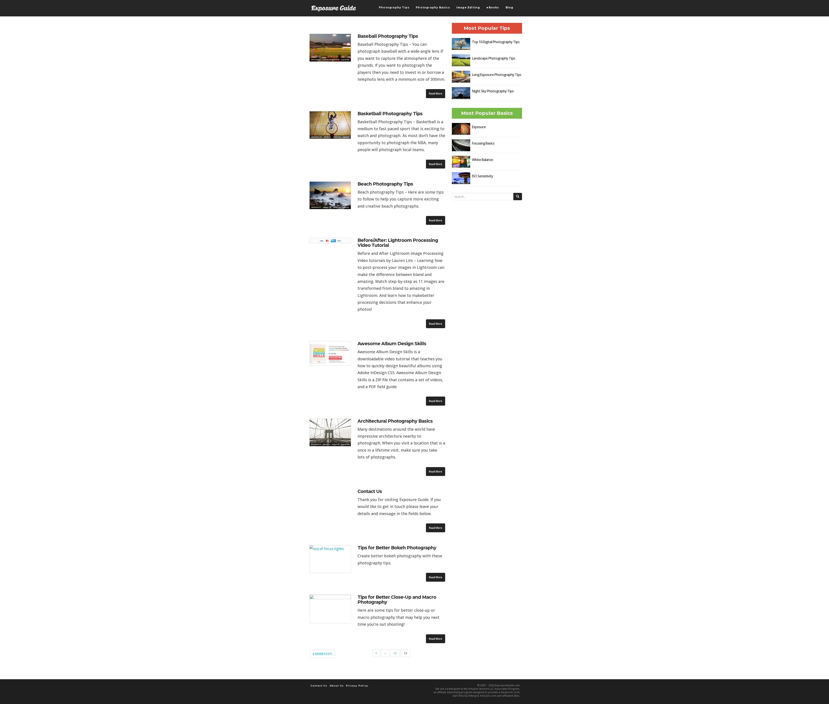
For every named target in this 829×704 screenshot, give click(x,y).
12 (395, 653)
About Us (337, 685)
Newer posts (323, 654)
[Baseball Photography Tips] (330, 48)
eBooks (492, 7)
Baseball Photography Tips (388, 36)
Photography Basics (433, 7)
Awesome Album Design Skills (392, 343)
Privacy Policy (357, 685)
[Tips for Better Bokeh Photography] (330, 559)
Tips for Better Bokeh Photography (397, 547)
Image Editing (468, 7)
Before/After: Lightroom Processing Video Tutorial (398, 243)
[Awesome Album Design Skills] (330, 353)
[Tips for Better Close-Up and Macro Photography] (330, 609)
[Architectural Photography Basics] (330, 433)
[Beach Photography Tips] (330, 195)
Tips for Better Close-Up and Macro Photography (397, 599)
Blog (509, 7)
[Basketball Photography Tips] (330, 125)
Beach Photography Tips (385, 184)
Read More (435, 93)
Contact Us (370, 491)
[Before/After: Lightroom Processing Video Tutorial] (330, 240)
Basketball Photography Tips (390, 113)
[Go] (517, 196)
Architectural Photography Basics (395, 421)
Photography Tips (394, 7)
